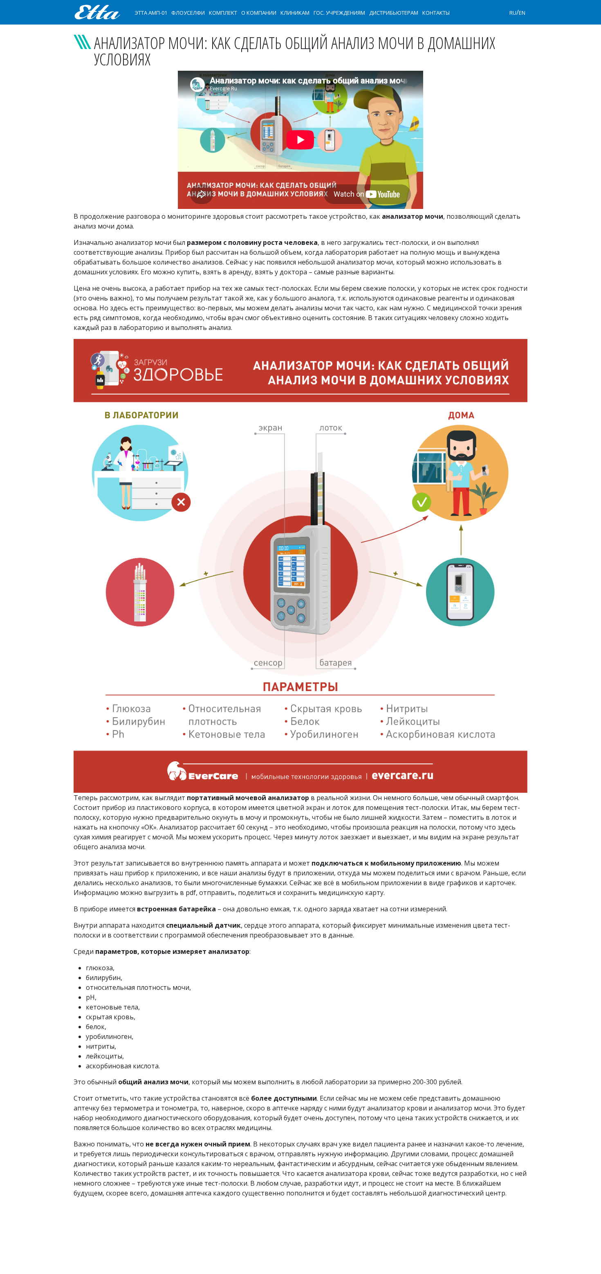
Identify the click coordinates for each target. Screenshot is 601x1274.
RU (512, 12)
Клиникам (294, 12)
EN (522, 12)
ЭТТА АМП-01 (151, 12)
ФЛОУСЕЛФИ (188, 12)
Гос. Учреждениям (339, 12)
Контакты (436, 12)
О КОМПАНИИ (258, 12)
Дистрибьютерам (393, 12)
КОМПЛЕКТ (223, 12)
